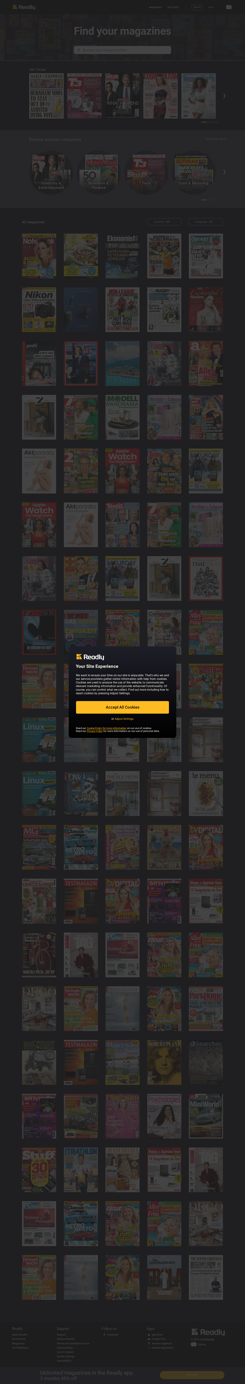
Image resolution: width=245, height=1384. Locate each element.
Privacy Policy (95, 731)
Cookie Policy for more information (106, 728)
